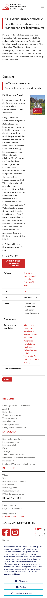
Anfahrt (5, 409)
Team (4, 478)
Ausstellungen (8, 421)
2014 (25, 291)
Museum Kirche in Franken (14, 481)
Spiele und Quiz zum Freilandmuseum (18, 464)
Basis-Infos (7, 412)
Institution (9, 468)
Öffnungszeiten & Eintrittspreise (16, 405)
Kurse (4, 448)
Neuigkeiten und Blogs (12, 439)
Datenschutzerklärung (12, 574)
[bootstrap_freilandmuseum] (14, 6)
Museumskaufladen (10, 442)
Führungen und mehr (11, 424)
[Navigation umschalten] (42, 7)
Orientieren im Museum (12, 415)
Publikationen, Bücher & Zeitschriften (18, 457)
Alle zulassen (23, 581)
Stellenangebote (9, 487)
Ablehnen (23, 587)
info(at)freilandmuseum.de (14, 516)
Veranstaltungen (9, 418)
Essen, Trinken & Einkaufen (14, 427)
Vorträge (6, 451)
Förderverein (8, 484)
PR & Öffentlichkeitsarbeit (13, 494)
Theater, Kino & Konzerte (13, 454)
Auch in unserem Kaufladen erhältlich (13, 263)
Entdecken (9, 431)
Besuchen (8, 398)
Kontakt (5, 540)
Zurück (7, 379)
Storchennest (8, 460)
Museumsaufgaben (10, 490)
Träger (5, 475)
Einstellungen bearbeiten (24, 593)
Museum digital (9, 445)
